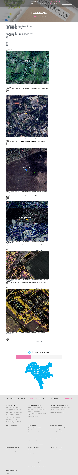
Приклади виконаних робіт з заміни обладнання (17, 34)
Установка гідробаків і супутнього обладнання (59, 434)
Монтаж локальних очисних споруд (13, 434)
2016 (7, 37)
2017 (7, 38)
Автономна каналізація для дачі (12, 436)
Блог (57, 6)
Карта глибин (30, 442)
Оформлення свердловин (12, 405)
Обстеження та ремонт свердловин (59, 405)
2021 (7, 43)
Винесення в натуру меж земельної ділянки (58, 449)
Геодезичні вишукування (56, 447)
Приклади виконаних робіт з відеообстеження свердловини (19, 33)
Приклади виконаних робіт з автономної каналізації (17, 30)
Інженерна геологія (32, 456)
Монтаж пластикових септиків (12, 432)
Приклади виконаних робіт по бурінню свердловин (17, 25)
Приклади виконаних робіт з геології (14, 27)
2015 (7, 36)
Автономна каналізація (11, 425)
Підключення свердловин (55, 436)
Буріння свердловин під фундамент (35, 438)
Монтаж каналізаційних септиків (12, 429)
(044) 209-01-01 (34, 3)
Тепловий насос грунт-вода (11, 449)
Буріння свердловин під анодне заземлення (36, 440)
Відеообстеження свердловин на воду (57, 412)
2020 (7, 42)
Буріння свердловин (32, 425)
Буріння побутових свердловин (34, 432)
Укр (69, 6)
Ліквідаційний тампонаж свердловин (35, 407)
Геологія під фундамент (32, 458)
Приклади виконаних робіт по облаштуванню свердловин (19, 26)
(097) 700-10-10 (43, 3)
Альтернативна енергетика (12, 447)
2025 (7, 48)
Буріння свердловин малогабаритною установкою (38, 434)
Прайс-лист (42, 6)
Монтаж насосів (53, 432)
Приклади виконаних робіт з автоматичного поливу (17, 29)
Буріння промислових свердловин (35, 429)
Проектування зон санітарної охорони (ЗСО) (37, 409)
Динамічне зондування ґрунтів (34, 464)
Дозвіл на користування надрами (12, 407)
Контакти (64, 6)
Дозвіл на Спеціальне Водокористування (14, 412)
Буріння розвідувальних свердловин (35, 427)
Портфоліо (32, 6)
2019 (7, 41)
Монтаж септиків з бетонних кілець (12, 427)
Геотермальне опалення (10, 458)
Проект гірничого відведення (11, 419)
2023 (7, 45)
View (12, 86)
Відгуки (50, 6)
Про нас (16, 6)
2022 (7, 44)
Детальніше (8, 86)
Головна (8, 6)
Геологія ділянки (31, 449)
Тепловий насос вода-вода (11, 451)
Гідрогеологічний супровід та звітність (13, 417)
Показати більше (39, 342)
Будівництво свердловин (33, 416)
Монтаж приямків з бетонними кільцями (58, 427)
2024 (7, 46)
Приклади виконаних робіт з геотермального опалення (18, 32)
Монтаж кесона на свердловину (56, 429)
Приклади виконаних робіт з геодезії (14, 28)
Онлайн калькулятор (67, 3)
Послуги (24, 6)
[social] (49, 3)
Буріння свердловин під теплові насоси (35, 436)
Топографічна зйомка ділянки (56, 451)
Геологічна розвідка (32, 454)
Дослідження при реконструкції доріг (35, 460)
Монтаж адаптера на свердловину (57, 431)
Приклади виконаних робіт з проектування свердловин (18, 24)
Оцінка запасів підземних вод (34, 411)
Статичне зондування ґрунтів (33, 462)
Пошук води (30, 451)
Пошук (7, 50)
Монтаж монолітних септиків (11, 431)
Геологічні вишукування (33, 447)
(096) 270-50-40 (56, 3)
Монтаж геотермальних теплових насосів (14, 453)
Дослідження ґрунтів (32, 453)
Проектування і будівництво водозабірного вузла (59, 438)
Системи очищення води (12, 470)
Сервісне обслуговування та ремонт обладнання (60, 407)
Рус (71, 6)
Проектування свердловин (34, 405)
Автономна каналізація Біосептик (12, 438)
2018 (7, 40)
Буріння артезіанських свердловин (35, 431)
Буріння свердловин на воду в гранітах (35, 444)
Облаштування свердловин (56, 425)
